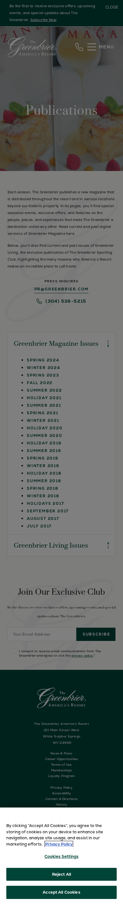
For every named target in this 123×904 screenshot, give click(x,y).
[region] (61, 856)
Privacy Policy (59, 844)
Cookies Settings (61, 856)
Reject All (61, 874)
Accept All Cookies (61, 892)
